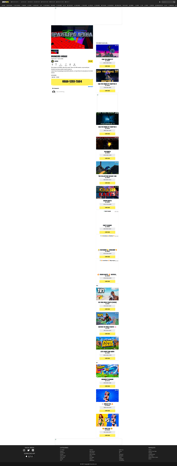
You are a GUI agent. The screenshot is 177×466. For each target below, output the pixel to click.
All (119, 452)
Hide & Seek (36, 5)
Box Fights (70, 5)
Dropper (152, 5)
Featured (121, 454)
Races (120, 451)
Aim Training (47, 5)
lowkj (108, 353)
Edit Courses (17, 5)
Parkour (24, 5)
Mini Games (78, 5)
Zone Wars (59, 5)
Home (4, 5)
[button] (67, 2)
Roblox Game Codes (153, 457)
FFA (166, 5)
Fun (142, 5)
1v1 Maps (62, 449)
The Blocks (121, 460)
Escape (30, 5)
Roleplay (126, 5)
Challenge (121, 458)
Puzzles (91, 5)
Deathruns (10, 5)
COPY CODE (107, 66)
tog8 (108, 328)
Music (147, 5)
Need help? (90, 86)
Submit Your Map (152, 451)
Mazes (91, 458)
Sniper (137, 5)
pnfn (108, 303)
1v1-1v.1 (108, 380)
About (150, 458)
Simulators (118, 5)
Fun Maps (92, 457)
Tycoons (104, 5)
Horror (53, 5)
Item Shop (151, 455)
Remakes (121, 455)
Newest (91, 449)
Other (120, 457)
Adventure (172, 5)
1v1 (65, 5)
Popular (150, 452)
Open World (111, 5)
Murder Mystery (159, 5)
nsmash (108, 405)
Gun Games (97, 5)
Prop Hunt (85, 5)
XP (41, 5)
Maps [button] (15, 1)
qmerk (56, 61)
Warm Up (121, 449)
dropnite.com (93, 464)
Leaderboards (152, 454)
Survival (132, 5)
